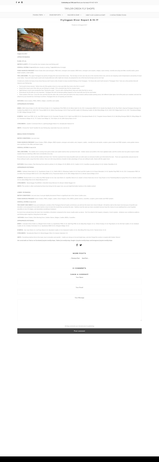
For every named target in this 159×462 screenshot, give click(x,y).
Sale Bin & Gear (73, 15)
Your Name (79, 277)
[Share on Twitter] (81, 245)
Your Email (79, 287)
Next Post (85, 258)
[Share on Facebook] (77, 245)
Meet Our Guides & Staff (95, 15)
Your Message (79, 298)
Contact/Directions (118, 15)
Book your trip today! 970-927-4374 (87, 2)
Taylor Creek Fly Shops (79, 8)
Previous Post (75, 258)
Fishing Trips (38, 15)
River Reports (55, 15)
